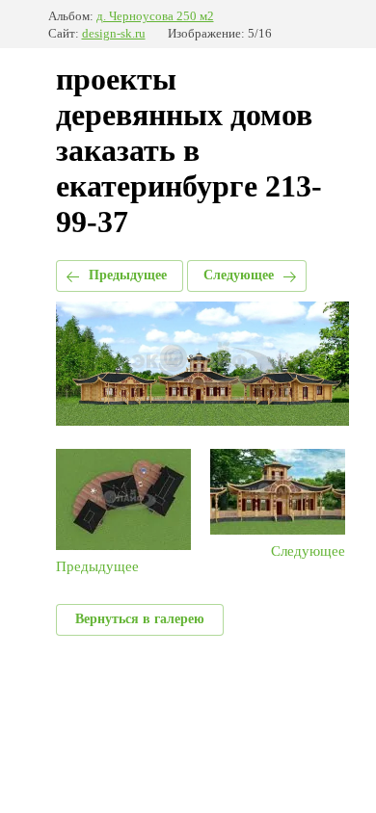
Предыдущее (128, 275)
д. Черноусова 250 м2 (155, 16)
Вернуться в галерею (139, 619)
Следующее (238, 275)
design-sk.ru (114, 33)
